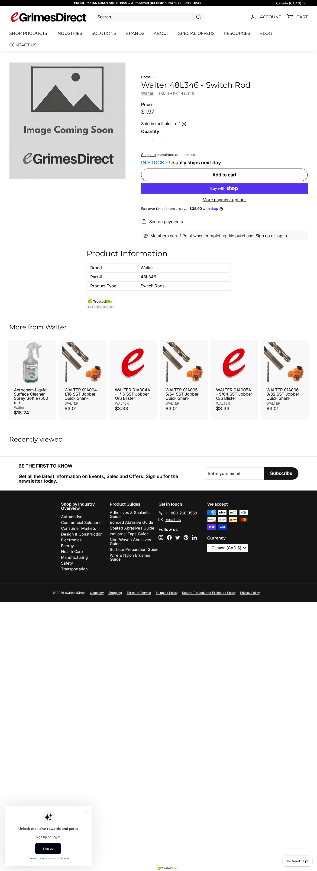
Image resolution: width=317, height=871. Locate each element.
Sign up (263, 235)
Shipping (148, 155)
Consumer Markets (78, 528)
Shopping (115, 593)
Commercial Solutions (81, 522)
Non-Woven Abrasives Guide (130, 541)
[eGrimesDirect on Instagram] (160, 537)
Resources (237, 33)
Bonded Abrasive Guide (131, 522)
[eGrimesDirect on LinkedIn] (194, 537)
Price (146, 104)
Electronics (71, 540)
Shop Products (28, 33)
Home (146, 77)
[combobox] (150, 17)
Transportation (74, 569)
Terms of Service (139, 593)
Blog (265, 33)
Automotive (71, 516)
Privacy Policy (250, 593)
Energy (67, 545)
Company (97, 593)
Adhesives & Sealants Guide (130, 514)
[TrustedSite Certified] (100, 303)
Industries (69, 33)
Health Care (72, 551)
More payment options (224, 200)
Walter (147, 93)
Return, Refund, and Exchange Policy (209, 593)
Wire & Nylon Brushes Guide (130, 557)
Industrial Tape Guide (129, 534)
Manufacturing (74, 557)
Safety (67, 563)
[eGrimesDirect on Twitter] (177, 537)
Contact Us (22, 45)
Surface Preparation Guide (134, 549)
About (161, 33)
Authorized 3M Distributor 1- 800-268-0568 (166, 3)
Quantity (150, 131)
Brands (135, 33)
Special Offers (196, 33)
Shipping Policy (167, 593)
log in (281, 235)
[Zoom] (67, 121)
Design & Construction (82, 534)
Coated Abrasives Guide (132, 528)
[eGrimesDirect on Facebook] (169, 537)
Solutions (103, 33)
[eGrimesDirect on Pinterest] (186, 537)
